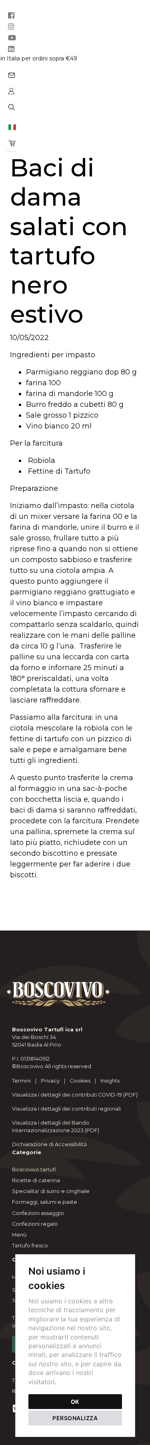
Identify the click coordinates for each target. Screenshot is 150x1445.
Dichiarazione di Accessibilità (49, 1144)
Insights (110, 1081)
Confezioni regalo (35, 1224)
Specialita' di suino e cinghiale (51, 1191)
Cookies (80, 1081)
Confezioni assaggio (38, 1213)
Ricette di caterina (36, 1180)
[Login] (11, 91)
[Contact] (11, 75)
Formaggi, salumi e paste (44, 1202)
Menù (19, 1235)
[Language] (11, 127)
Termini (21, 1081)
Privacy (50, 1081)
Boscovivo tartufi (34, 1170)
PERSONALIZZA (75, 1418)
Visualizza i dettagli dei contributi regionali (66, 1109)
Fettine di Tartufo (59, 471)
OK (75, 1401)
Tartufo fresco (30, 1246)
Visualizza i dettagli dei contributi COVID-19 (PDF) (75, 1095)
